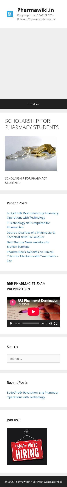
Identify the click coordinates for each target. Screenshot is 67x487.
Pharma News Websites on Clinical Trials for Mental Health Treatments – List (32, 256)
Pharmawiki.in (35, 9)
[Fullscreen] (55, 323)
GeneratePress (53, 481)
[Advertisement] (33, 63)
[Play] (11, 323)
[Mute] (50, 323)
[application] (33, 312)
